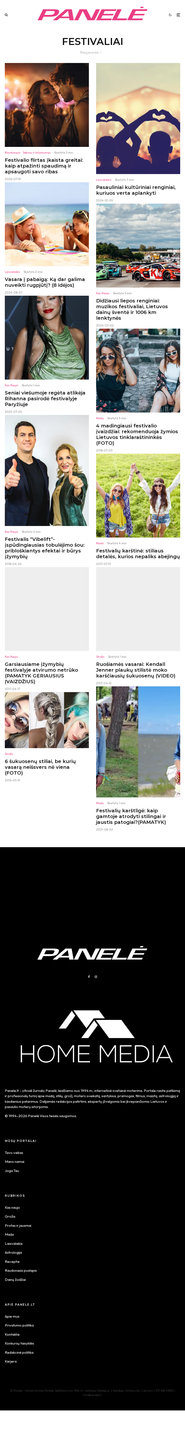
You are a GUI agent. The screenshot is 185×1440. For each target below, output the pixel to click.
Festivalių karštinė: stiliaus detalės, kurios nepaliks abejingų (138, 553)
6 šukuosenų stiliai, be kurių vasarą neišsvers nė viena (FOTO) (40, 767)
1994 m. (87, 1090)
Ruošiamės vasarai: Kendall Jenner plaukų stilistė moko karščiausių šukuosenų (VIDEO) (135, 670)
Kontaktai (12, 1334)
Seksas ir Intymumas (37, 152)
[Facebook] (89, 977)
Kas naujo (12, 1207)
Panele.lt (12, 1090)
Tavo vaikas (14, 1152)
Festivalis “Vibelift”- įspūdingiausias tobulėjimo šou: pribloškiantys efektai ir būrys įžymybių (45, 547)
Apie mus (12, 1316)
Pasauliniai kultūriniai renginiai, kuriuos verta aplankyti (136, 190)
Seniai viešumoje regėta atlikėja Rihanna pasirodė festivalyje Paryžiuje (45, 398)
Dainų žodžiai (15, 1279)
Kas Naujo (11, 385)
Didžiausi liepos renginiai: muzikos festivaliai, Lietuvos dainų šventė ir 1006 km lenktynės (132, 309)
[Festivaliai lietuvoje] (138, 118)
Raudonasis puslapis (21, 1270)
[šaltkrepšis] (47, 224)
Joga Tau (12, 1170)
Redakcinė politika (19, 1352)
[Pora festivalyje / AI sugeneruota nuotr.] (47, 105)
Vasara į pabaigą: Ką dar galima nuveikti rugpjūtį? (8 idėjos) (45, 282)
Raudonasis (12, 152)
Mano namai (14, 1161)
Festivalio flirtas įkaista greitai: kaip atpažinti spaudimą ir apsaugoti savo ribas (44, 166)
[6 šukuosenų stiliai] (47, 720)
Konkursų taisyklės (19, 1343)
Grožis (9, 754)
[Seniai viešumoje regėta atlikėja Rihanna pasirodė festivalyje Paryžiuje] (47, 338)
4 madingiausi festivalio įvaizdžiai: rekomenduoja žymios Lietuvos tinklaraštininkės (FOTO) (137, 434)
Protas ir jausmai (18, 1225)
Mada (100, 418)
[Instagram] (95, 977)
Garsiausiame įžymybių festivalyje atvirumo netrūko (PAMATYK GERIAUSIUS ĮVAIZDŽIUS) (41, 672)
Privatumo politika (19, 1325)
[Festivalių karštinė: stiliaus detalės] (138, 496)
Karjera (11, 1361)
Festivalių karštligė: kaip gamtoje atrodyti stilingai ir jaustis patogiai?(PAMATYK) (131, 816)
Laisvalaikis (12, 272)
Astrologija (13, 1252)
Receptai (12, 1261)
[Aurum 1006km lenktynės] (138, 246)
